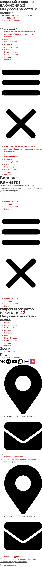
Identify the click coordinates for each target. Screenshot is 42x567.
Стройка (8, 44)
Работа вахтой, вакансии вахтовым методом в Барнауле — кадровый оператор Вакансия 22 (23, 34)
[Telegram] (8, 361)
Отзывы (7, 57)
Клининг (7, 49)
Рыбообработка (11, 42)
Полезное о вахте (11, 52)
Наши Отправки (11, 54)
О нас (6, 39)
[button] (21, 103)
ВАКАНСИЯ (12, 5)
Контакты (8, 60)
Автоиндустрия (11, 47)
